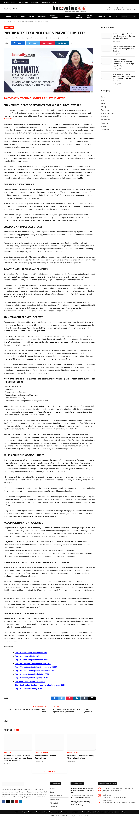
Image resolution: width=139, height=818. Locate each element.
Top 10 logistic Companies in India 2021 (31, 660)
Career (13, 2)
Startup (31, 16)
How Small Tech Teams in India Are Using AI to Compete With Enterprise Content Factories (124, 77)
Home (8, 16)
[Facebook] (3, 801)
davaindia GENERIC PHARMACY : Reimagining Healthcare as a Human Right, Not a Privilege (18, 758)
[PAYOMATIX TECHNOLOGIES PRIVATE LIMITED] (48, 92)
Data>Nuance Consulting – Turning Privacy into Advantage (80, 757)
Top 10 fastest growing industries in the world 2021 (36, 667)
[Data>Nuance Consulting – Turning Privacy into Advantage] (81, 742)
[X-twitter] (8, 801)
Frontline (101, 16)
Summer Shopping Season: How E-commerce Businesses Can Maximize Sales (124, 36)
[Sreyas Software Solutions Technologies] (49, 742)
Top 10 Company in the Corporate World (31, 678)
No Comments (52, 38)
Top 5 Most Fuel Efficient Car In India (30, 681)
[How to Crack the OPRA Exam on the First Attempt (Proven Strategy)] (106, 48)
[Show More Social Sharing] (72, 43)
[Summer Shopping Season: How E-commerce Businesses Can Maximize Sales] (106, 35)
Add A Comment (49, 771)
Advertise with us (23, 2)
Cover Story (89, 16)
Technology (42, 16)
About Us (6, 2)
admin (7, 38)
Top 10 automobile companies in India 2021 (33, 663)
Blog (16, 16)
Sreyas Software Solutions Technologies (45, 757)
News (23, 16)
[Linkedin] (20, 801)
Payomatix (8, 119)
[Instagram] (12, 801)
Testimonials (113, 16)
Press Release (79, 16)
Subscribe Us (35, 2)
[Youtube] (16, 801)
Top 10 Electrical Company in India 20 (30, 689)
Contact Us (55, 2)
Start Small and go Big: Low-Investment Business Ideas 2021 (40, 685)
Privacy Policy (46, 2)
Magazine (68, 16)
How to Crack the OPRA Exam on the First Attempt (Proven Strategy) (124, 49)
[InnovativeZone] (69, 8)
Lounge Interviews (54, 16)
